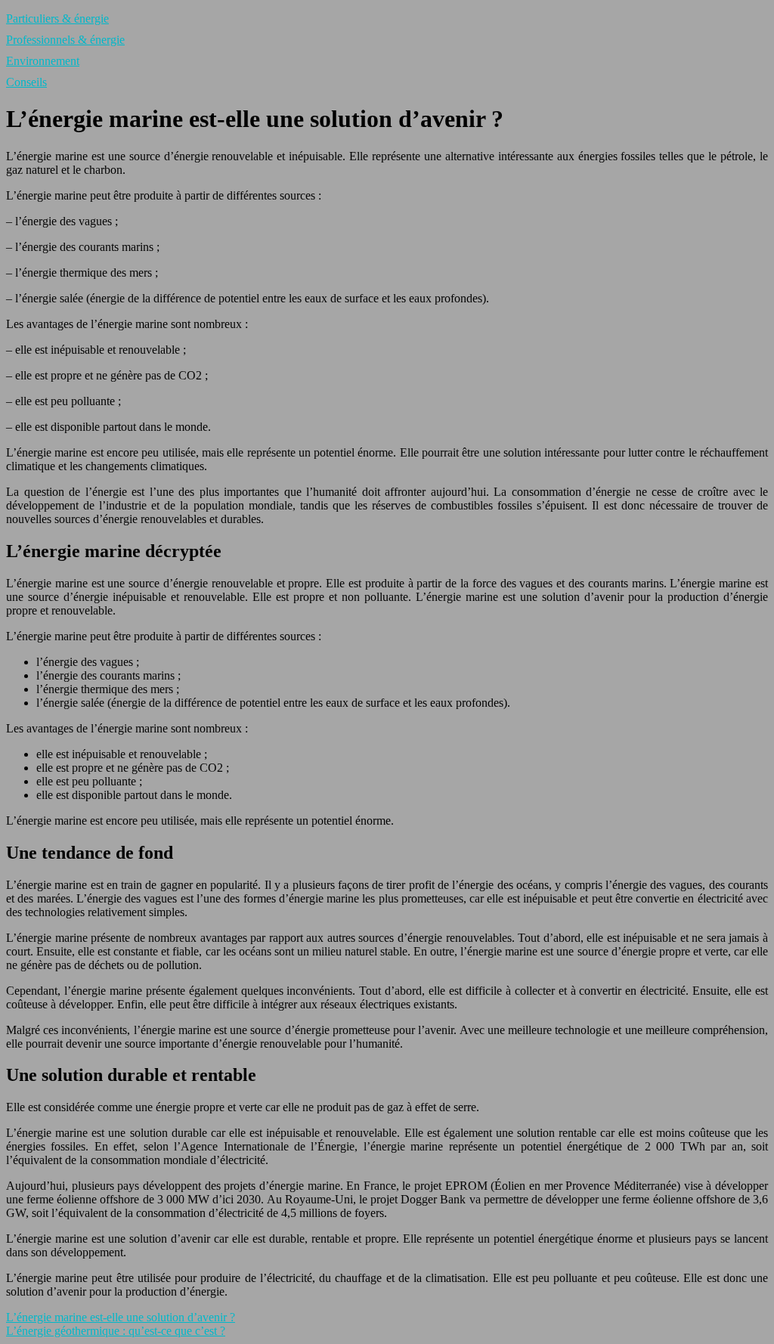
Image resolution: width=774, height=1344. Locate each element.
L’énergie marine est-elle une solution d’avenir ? (120, 1317)
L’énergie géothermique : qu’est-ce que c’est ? (115, 1330)
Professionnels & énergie (65, 39)
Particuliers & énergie (57, 18)
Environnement (42, 60)
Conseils (26, 82)
